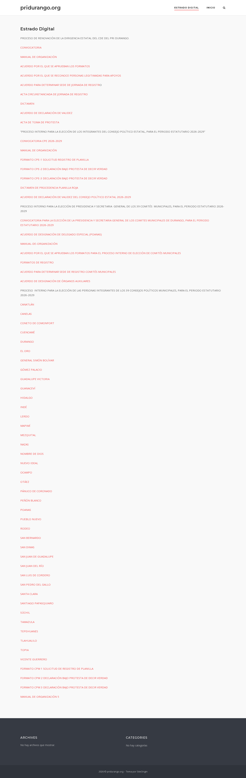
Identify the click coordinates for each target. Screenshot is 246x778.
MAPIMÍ (25, 425)
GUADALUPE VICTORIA (35, 379)
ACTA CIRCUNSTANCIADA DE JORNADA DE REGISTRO (54, 94)
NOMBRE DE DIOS (32, 453)
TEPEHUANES (29, 631)
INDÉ (23, 407)
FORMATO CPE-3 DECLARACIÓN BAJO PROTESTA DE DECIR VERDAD (63, 178)
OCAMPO (26, 472)
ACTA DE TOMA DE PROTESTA (39, 122)
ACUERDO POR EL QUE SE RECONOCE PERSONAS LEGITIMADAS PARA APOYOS (70, 75)
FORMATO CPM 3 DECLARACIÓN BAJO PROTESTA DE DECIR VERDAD (64, 687)
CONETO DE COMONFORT (37, 323)
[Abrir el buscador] (224, 8)
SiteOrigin (142, 771)
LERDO (24, 416)
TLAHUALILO (28, 640)
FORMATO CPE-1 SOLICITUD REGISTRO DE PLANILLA (54, 159)
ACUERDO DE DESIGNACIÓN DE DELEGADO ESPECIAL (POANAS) (61, 234)
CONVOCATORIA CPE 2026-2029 (41, 141)
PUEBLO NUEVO (30, 519)
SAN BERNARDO (30, 538)
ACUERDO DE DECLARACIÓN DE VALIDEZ (46, 113)
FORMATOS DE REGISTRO (37, 262)
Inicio (211, 7)
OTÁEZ (24, 482)
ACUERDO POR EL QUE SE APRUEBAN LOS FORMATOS (55, 66)
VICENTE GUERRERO (33, 659)
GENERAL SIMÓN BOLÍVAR (37, 360)
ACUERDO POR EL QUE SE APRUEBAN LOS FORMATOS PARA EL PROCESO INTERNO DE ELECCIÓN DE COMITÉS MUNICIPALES (100, 253)
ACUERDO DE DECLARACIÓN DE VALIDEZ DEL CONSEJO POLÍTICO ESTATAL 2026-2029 (75, 197)
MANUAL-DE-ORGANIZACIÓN (38, 243)
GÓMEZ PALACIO (31, 369)
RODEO (25, 528)
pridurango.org (40, 7)
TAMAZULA (27, 622)
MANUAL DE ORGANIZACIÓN (38, 57)
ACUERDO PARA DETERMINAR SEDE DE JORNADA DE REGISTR (60, 85)
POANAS (25, 510)
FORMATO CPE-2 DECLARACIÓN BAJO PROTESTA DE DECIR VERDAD (63, 169)
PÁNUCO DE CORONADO (36, 491)
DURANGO (27, 341)
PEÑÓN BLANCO (30, 500)
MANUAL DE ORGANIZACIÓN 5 (39, 696)
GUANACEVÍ (27, 388)
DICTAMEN (27, 103)
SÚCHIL (25, 612)
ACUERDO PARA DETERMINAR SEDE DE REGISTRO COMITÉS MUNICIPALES (68, 271)
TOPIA (24, 650)
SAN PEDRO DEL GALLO (35, 584)
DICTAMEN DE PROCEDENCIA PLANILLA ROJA (49, 187)
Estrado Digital (186, 7)
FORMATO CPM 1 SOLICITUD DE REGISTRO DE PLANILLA (56, 668)
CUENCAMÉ (27, 332)
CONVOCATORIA (30, 47)
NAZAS (24, 444)
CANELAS (26, 314)
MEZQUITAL (28, 435)
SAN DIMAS (27, 547)
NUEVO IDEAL (29, 463)
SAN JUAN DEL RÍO (32, 566)
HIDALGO (26, 397)
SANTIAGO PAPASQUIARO (36, 603)
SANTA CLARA (29, 594)
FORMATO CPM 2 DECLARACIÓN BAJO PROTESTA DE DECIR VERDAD (64, 678)
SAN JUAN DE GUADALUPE (36, 556)
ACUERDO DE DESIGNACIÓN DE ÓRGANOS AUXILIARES (55, 281)
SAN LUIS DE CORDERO (35, 575)
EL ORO (25, 351)
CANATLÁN (27, 304)
